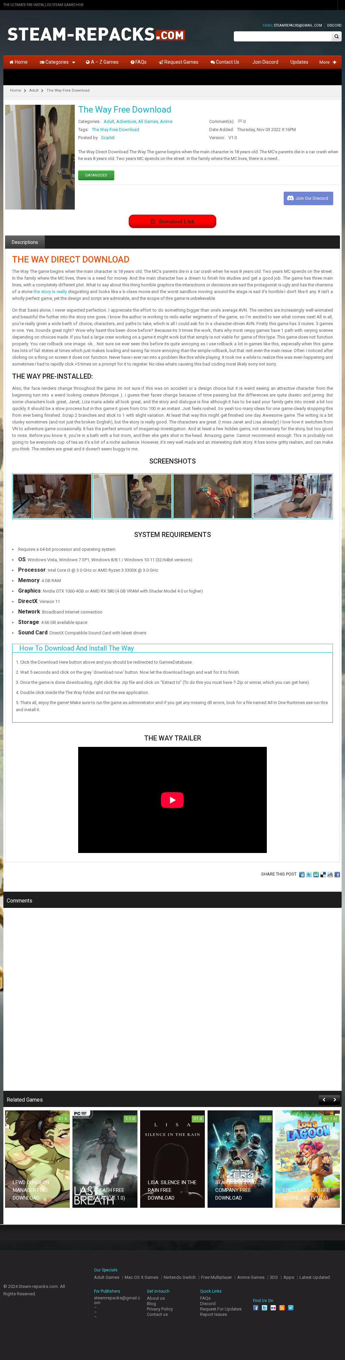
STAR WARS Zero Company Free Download (235, 1190)
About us (156, 1298)
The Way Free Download (115, 129)
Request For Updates (221, 1308)
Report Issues (213, 1314)
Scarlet (108, 137)
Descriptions (25, 242)
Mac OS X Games (141, 1277)
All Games (148, 121)
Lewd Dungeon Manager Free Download (31, 1190)
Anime (166, 121)
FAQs (205, 1298)
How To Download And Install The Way (76, 648)
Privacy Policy (160, 1308)
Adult (33, 90)
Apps (288, 1277)
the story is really (50, 291)
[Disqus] (172, 1004)
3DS (274, 1277)
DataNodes (96, 175)
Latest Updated (315, 1277)
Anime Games (250, 1277)
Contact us (157, 1314)
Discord (334, 25)
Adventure (126, 121)
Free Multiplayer (216, 1277)
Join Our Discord (311, 198)
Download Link (177, 221)
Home (15, 90)
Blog (151, 1303)
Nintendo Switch (180, 1277)
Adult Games (106, 1277)
